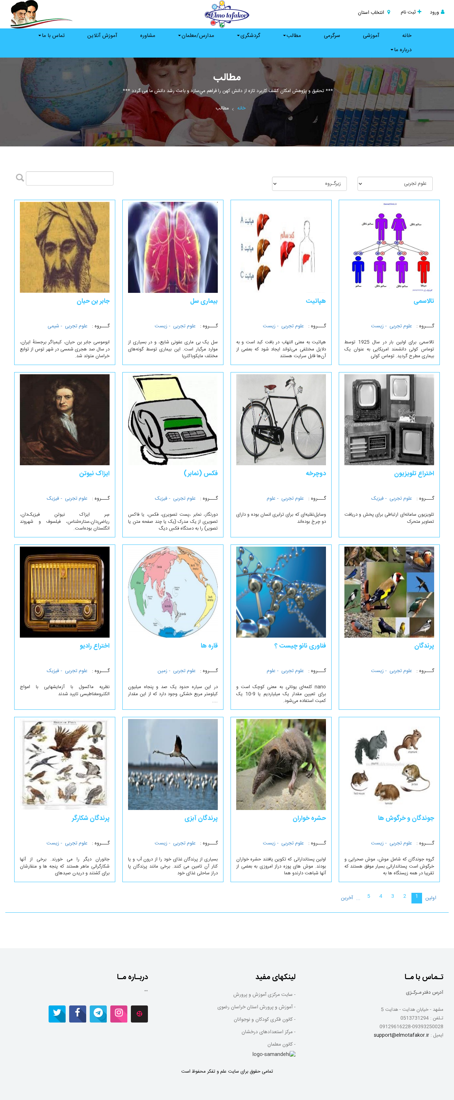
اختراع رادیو (95, 646)
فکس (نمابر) (201, 473)
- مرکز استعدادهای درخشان (268, 1032)
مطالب (294, 35)
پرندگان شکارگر (91, 818)
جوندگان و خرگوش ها (406, 818)
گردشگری (250, 35)
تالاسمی (424, 301)
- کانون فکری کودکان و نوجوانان (264, 1019)
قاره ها (209, 646)
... (358, 898)
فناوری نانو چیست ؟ (300, 646)
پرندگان (424, 646)
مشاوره (147, 35)
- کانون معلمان (281, 1044)
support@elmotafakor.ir (401, 1035)
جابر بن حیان (93, 301)
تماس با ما (53, 35)
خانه (406, 35)
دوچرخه (316, 473)
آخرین (347, 898)
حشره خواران (309, 818)
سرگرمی (332, 35)
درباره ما (402, 49)
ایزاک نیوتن (94, 473)
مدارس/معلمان (198, 35)
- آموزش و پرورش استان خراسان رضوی (256, 1007)
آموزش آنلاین (102, 35)
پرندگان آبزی (201, 818)
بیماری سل (204, 301)
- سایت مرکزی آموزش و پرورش (264, 995)
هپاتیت (316, 301)
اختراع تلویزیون (414, 473)
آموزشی (371, 35)
